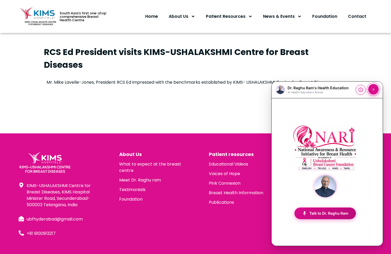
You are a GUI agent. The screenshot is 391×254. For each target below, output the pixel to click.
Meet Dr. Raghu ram (140, 180)
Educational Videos (228, 164)
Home (151, 16)
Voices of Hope (224, 174)
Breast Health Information (236, 193)
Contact (357, 16)
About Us (178, 16)
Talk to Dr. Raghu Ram (325, 213)
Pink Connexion (224, 183)
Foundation (324, 16)
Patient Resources (226, 16)
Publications (221, 202)
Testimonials (132, 190)
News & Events (279, 16)
